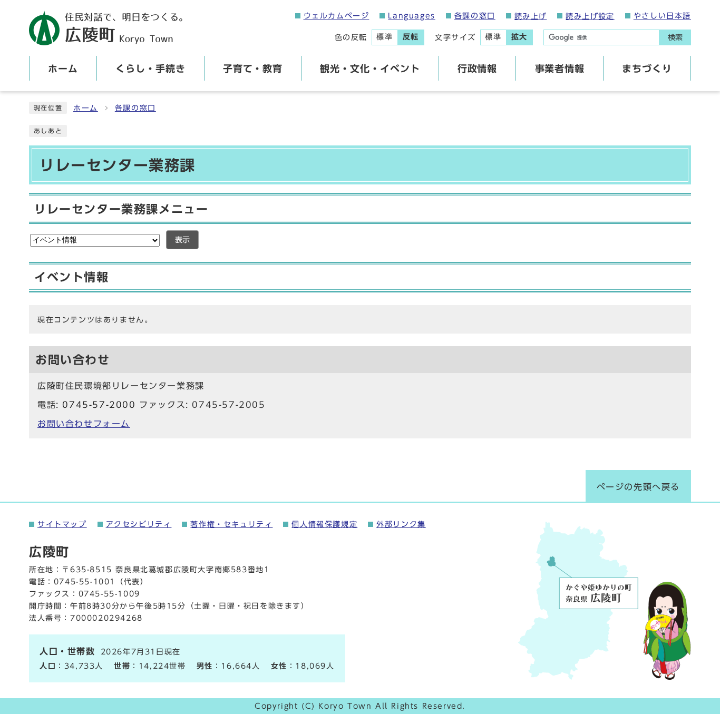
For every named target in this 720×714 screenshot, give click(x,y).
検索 (675, 37)
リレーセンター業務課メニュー (121, 209)
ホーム (85, 108)
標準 (384, 37)
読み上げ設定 (590, 16)
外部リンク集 (401, 524)
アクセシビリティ (139, 524)
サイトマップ (62, 524)
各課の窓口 (474, 15)
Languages (411, 15)
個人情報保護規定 (324, 524)
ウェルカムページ (336, 15)
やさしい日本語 (662, 15)
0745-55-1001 (84, 581)
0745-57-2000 (98, 404)
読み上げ (530, 16)
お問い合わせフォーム (83, 423)
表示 (182, 239)
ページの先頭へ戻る (638, 487)
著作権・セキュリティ (231, 524)
